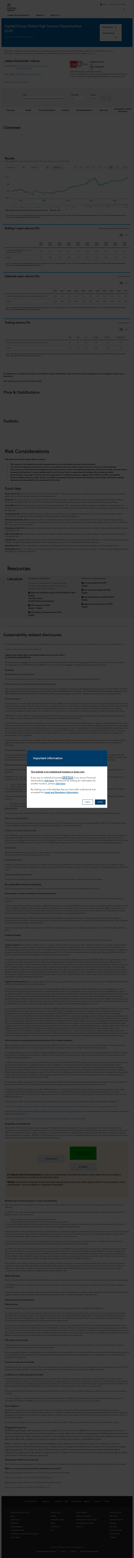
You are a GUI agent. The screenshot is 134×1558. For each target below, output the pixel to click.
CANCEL (87, 802)
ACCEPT (100, 802)
